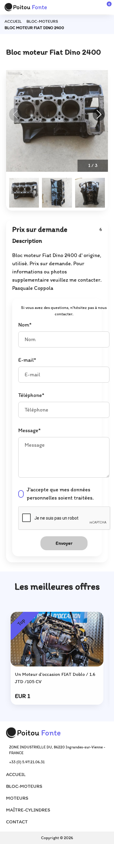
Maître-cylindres (28, 810)
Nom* (25, 324)
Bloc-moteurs (42, 21)
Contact (17, 822)
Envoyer (64, 543)
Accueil (13, 21)
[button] (99, 114)
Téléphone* (31, 395)
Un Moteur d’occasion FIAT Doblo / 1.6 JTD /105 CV (55, 677)
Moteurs (17, 798)
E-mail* (27, 360)
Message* (29, 430)
